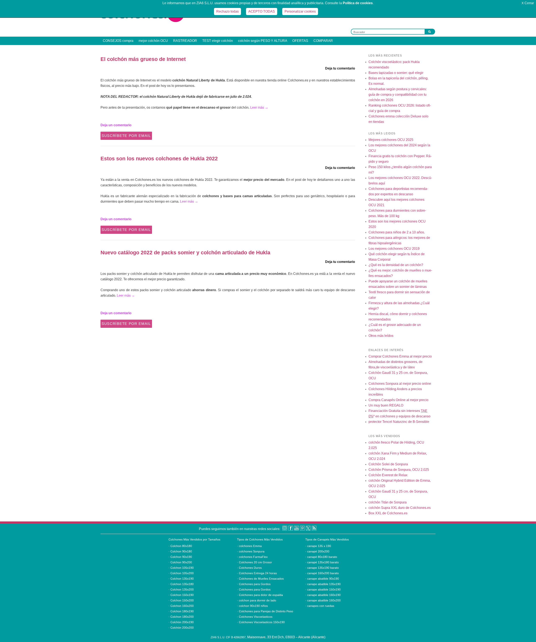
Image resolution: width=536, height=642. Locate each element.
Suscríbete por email (126, 136)
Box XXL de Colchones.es (387, 513)
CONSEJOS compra (118, 40)
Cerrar (528, 3)
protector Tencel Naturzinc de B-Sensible (398, 421)
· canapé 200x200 (317, 551)
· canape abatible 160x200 (323, 600)
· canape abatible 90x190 (322, 578)
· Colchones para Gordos (254, 584)
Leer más (259, 107)
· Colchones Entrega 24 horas (257, 573)
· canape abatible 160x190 (323, 595)
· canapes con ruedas (319, 605)
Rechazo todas (227, 11)
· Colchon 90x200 (180, 562)
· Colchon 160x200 (181, 605)
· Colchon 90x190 (180, 556)
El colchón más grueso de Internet (143, 59)
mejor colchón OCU (153, 40)
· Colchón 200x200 (181, 627)
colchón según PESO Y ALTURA (262, 40)
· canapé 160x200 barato (322, 573)
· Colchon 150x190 (181, 595)
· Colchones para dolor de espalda (260, 595)
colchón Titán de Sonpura (387, 502)
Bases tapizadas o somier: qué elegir (395, 73)
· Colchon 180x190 (181, 611)
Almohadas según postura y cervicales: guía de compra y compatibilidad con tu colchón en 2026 (397, 94)
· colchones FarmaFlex (252, 556)
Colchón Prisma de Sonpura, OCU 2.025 (398, 469)
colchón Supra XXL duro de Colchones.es (399, 507)
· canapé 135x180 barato (322, 562)
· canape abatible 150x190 (323, 589)
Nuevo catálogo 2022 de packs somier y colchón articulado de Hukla (185, 252)
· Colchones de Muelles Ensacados (260, 578)
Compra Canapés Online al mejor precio (398, 400)
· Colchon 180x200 (181, 616)
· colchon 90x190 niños (252, 605)
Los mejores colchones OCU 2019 (394, 248)
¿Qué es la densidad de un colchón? (395, 265)
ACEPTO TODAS (261, 11)
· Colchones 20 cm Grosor (254, 562)
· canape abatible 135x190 (323, 584)
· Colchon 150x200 (181, 600)
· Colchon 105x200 (181, 573)
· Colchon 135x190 (181, 578)
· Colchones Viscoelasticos (254, 616)
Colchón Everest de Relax (387, 475)
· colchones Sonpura (250, 551)
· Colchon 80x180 (180, 546)
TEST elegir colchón (217, 40)
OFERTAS (300, 40)
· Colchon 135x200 (181, 589)
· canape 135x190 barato (322, 567)
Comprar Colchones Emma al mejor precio (400, 356)
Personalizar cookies (300, 11)
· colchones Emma (249, 546)
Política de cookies (358, 3)
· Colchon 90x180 (180, 551)
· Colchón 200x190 (181, 622)
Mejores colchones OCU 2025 (390, 140)
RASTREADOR (185, 40)
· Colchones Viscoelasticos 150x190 (261, 622)
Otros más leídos (380, 335)
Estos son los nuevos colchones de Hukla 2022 (159, 158)
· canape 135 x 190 (318, 546)
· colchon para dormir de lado (256, 600)
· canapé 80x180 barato (321, 556)
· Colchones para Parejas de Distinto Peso (265, 611)
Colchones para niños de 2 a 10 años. (396, 232)
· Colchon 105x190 (181, 567)
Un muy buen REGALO (385, 405)
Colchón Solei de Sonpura (388, 464)
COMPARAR (323, 40)
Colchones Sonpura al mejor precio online (399, 383)
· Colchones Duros (249, 567)
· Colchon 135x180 (181, 584)
